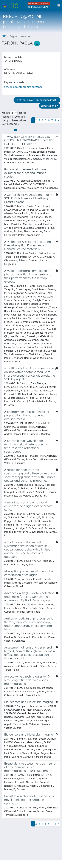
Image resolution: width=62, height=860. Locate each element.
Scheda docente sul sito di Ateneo (23, 87)
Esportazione (48, 105)
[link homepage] (11, 5)
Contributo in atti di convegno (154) (35, 100)
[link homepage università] (39, 5)
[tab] (8, 130)
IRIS (4, 36)
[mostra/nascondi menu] (58, 5)
